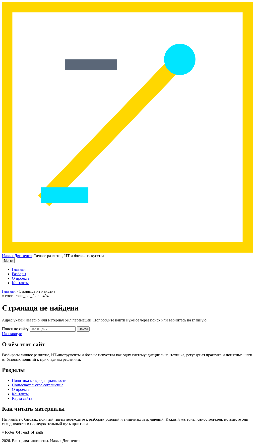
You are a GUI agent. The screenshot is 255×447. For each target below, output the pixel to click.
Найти (83, 329)
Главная (18, 269)
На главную (12, 334)
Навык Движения (17, 256)
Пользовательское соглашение (37, 385)
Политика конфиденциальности (39, 380)
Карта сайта (22, 398)
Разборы (19, 274)
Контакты (20, 283)
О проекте (20, 278)
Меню (8, 261)
